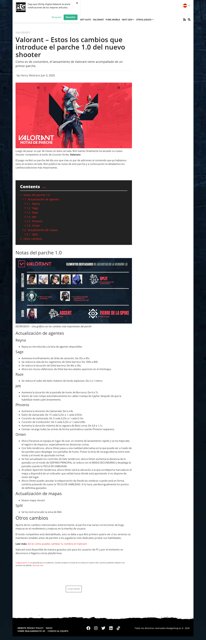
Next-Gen (127, 19)
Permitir (70, 17)
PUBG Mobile (113, 19)
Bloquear (56, 17)
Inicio (49, 628)
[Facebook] (88, 628)
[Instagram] (96, 628)
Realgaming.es (173, 628)
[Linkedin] (111, 628)
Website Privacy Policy (30, 628)
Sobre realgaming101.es (31, 631)
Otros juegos (144, 19)
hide (44, 187)
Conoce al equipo (58, 631)
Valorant (98, 19)
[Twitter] (103, 628)
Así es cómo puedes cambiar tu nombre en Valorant (57, 543)
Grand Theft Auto (80, 19)
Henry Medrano (30, 75)
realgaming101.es (23, 562)
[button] (189, 19)
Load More (74, 588)
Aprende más (38, 565)
